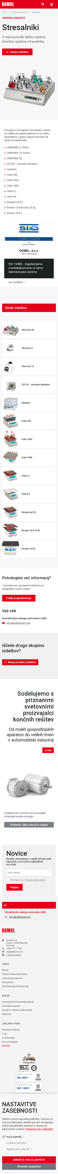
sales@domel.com (14, 952)
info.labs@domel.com (18, 623)
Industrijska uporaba (11, 1006)
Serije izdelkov (19, 52)
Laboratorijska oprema (19, 12)
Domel (4, 12)
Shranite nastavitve (29, 1166)
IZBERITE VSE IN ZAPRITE (29, 1159)
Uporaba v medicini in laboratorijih (17, 1010)
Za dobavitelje (8, 1038)
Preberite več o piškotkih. (39, 1129)
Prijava (14, 887)
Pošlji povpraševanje (18, 598)
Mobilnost (6, 1014)
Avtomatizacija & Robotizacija (15, 986)
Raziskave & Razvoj (10, 1030)
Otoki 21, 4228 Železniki (16, 943)
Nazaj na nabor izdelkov (22, 662)
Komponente (8, 982)
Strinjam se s (27, 880)
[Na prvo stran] (8, 4)
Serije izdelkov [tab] (16, 308)
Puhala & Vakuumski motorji (14, 974)
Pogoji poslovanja (35, 879)
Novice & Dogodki (9, 1042)
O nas (48, 750)
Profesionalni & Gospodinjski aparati (18, 1002)
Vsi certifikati (15, 282)
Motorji (5, 970)
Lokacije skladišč (13, 955)
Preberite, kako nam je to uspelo (29, 824)
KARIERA (6, 1046)
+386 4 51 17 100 (14, 948)
